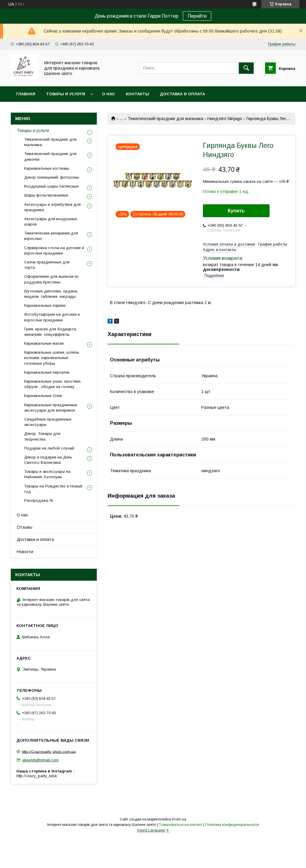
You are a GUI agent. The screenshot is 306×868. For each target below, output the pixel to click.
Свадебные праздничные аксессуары (47, 422)
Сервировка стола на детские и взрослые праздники (54, 250)
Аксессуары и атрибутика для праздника (52, 207)
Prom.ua (179, 819)
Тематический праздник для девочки (50, 156)
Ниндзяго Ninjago (224, 118)
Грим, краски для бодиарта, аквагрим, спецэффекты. (50, 332)
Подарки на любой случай (49, 448)
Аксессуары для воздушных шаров (50, 221)
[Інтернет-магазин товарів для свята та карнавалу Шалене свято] (24, 78)
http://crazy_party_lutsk (36, 776)
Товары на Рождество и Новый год (53, 489)
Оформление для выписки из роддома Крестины (51, 279)
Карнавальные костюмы (46, 168)
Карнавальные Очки (43, 395)
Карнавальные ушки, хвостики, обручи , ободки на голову (52, 384)
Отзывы (24, 527)
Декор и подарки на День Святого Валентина (48, 460)
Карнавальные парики (44, 305)
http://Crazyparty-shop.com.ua (49, 751)
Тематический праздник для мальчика (165, 118)
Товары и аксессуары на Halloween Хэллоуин (47, 474)
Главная (25, 94)
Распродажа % (38, 500)
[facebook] (110, 322)
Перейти (197, 16)
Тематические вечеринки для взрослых (51, 236)
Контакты (137, 94)
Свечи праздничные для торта (47, 265)
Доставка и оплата (182, 94)
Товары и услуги (65, 94)
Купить (236, 210)
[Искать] (246, 68)
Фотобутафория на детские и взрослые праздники (52, 317)
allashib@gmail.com (40, 760)
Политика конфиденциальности (232, 825)
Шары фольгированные (46, 195)
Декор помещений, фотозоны (51, 177)
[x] (116, 322)
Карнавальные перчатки (46, 372)
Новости (25, 551)
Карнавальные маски (44, 343)
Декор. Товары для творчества (42, 436)
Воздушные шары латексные (51, 186)
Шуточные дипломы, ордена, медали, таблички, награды (51, 294)
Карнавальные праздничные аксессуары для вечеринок (50, 407)
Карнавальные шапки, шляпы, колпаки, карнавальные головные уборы (52, 357)
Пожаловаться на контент (180, 825)
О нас (108, 94)
